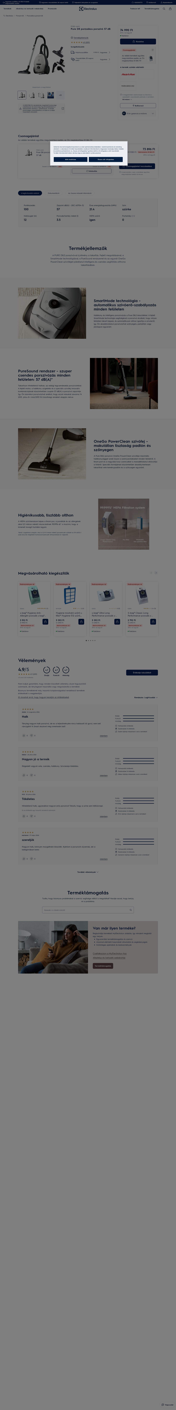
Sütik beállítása (70, 159)
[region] (89, 153)
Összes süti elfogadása (106, 159)
